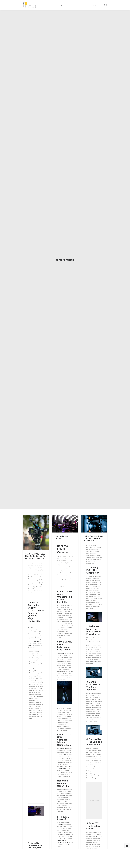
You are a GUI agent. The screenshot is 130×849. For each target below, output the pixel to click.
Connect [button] (88, 5)
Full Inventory (49, 5)
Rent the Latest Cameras (61, 537)
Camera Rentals (78, 5)
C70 (87, 750)
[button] (105, 5)
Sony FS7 (96, 836)
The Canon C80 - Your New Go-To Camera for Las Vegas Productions (35, 556)
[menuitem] (49, 5)
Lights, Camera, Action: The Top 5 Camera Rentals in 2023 (94, 538)
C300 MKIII (89, 717)
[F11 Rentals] (30, 5)
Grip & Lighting (58, 5)
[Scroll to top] (127, 846)
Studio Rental (68, 5)
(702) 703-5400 (97, 5)
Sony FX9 (97, 578)
